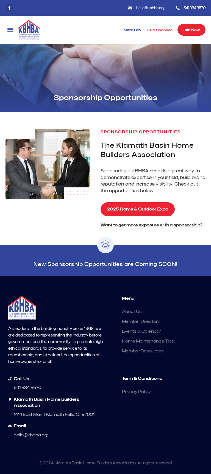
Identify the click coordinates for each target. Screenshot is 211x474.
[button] (10, 29)
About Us (132, 311)
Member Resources (143, 351)
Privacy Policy (136, 391)
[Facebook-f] (9, 8)
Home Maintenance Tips (148, 341)
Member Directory (141, 321)
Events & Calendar (141, 331)
